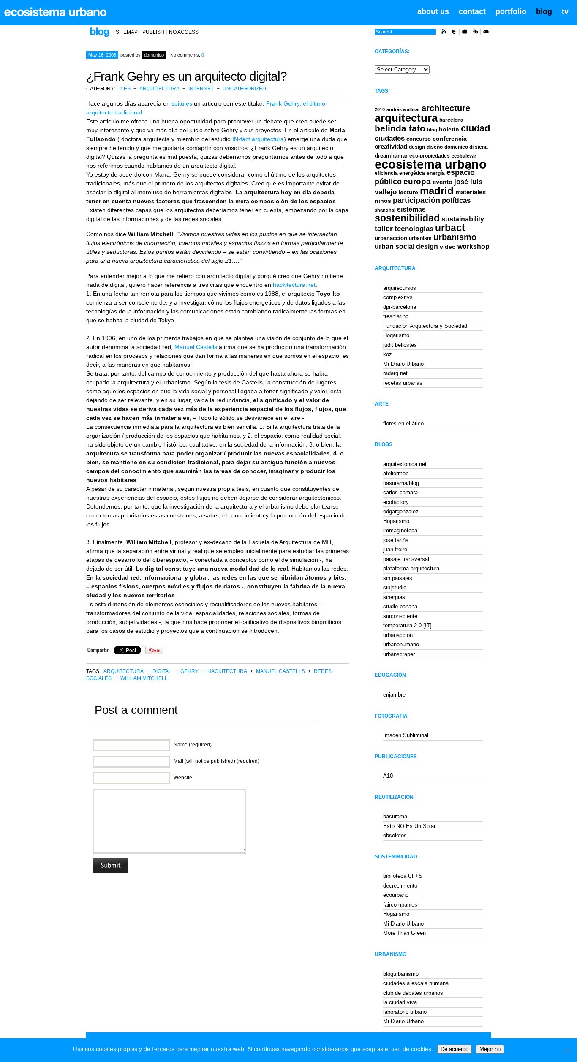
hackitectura (227, 671)
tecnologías (414, 229)
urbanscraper (399, 654)
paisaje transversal (406, 559)
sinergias (394, 597)
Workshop (473, 246)
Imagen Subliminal (405, 735)
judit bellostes (400, 345)
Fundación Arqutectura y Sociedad (425, 326)
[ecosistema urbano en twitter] (454, 33)
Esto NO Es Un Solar (409, 826)
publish (153, 32)
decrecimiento (400, 885)
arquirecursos (399, 288)
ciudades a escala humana (416, 983)
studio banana (400, 606)
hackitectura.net (294, 284)
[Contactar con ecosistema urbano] (486, 33)
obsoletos (395, 835)
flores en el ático (403, 423)
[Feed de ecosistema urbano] (443, 33)
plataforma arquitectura (411, 568)
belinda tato (400, 128)
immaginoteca (400, 530)
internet (201, 89)
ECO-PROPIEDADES (429, 155)
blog (544, 11)
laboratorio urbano (405, 1012)
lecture (408, 192)
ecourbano (395, 895)
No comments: (187, 54)
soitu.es (181, 103)
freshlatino (395, 316)
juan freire (395, 549)
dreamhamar (391, 155)
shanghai (385, 209)
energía (436, 173)
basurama (395, 816)
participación (416, 200)
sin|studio (394, 587)
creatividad (391, 146)
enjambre (394, 695)
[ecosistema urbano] (55, 11)
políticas (456, 200)
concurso (418, 139)
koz (387, 354)
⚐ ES (124, 89)
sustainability (462, 219)
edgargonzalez (401, 511)
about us (433, 11)
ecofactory (396, 502)
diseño (435, 147)
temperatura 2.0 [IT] (407, 625)
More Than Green (404, 933)
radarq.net (395, 373)
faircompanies (400, 904)
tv (565, 11)
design (417, 147)
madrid (437, 190)
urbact (450, 228)
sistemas (411, 209)
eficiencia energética (400, 173)
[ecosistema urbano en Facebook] (475, 33)
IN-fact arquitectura (258, 139)
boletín (449, 129)
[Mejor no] (566, 1050)
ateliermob (395, 473)
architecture (446, 108)
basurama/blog (401, 483)
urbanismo (454, 237)
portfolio (510, 11)
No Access (184, 32)
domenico (154, 54)
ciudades (390, 138)
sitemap (127, 32)
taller (384, 228)
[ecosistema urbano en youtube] (465, 33)
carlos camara (400, 492)
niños (383, 200)
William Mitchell (144, 678)
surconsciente (400, 616)
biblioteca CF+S (402, 876)
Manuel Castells (195, 346)
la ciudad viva (400, 1002)
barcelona (451, 120)
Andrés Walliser (403, 109)
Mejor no (490, 1049)
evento (442, 181)
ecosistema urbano (431, 164)
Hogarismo (396, 335)
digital (161, 671)
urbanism (420, 238)
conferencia (450, 139)
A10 (388, 776)
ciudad (475, 128)
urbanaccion (391, 238)
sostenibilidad (407, 218)
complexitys (398, 297)
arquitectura (159, 89)
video (448, 246)
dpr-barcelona (399, 307)
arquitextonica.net (405, 464)
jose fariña (395, 540)
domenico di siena (466, 147)
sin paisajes (397, 578)
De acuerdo (454, 1049)
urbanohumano (401, 644)
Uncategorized (244, 89)
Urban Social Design (406, 246)
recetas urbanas (402, 383)
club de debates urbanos (413, 993)
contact (472, 11)
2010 (380, 109)
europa (417, 181)
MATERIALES (470, 192)
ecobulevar (464, 155)
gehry (189, 671)
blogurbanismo (401, 974)
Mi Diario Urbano (403, 364)
